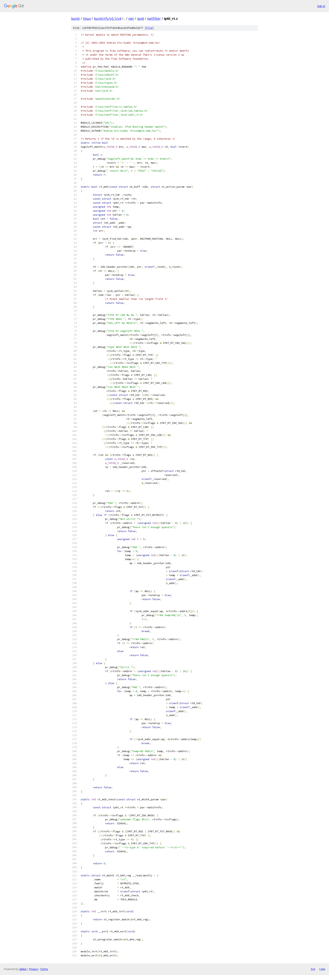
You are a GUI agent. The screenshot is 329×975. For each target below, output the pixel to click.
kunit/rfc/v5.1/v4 (107, 18)
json (322, 969)
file (149, 28)
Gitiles (23, 969)
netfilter (154, 18)
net (131, 18)
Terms (44, 969)
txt (313, 969)
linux (87, 18)
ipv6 (140, 18)
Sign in (321, 6)
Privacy (33, 969)
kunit (75, 18)
